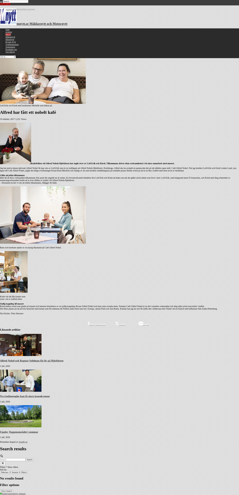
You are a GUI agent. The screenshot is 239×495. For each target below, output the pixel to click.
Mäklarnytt (10, 37)
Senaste (15, 472)
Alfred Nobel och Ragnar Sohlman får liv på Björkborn (31, 360)
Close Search (6, 491)
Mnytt (8, 34)
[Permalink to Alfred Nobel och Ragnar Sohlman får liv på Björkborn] (20, 355)
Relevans (5, 472)
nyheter (9, 32)
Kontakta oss (11, 49)
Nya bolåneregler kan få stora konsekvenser (25, 396)
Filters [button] (9, 467)
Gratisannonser (12, 44)
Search (29, 460)
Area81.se (23, 442)
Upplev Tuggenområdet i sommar (20, 9)
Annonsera (10, 47)
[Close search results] (3, 463)
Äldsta (23, 472)
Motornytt (10, 39)
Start (8, 29)
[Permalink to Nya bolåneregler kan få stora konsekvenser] (20, 391)
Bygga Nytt (11, 42)
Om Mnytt (10, 52)
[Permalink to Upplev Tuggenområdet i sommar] (20, 426)
